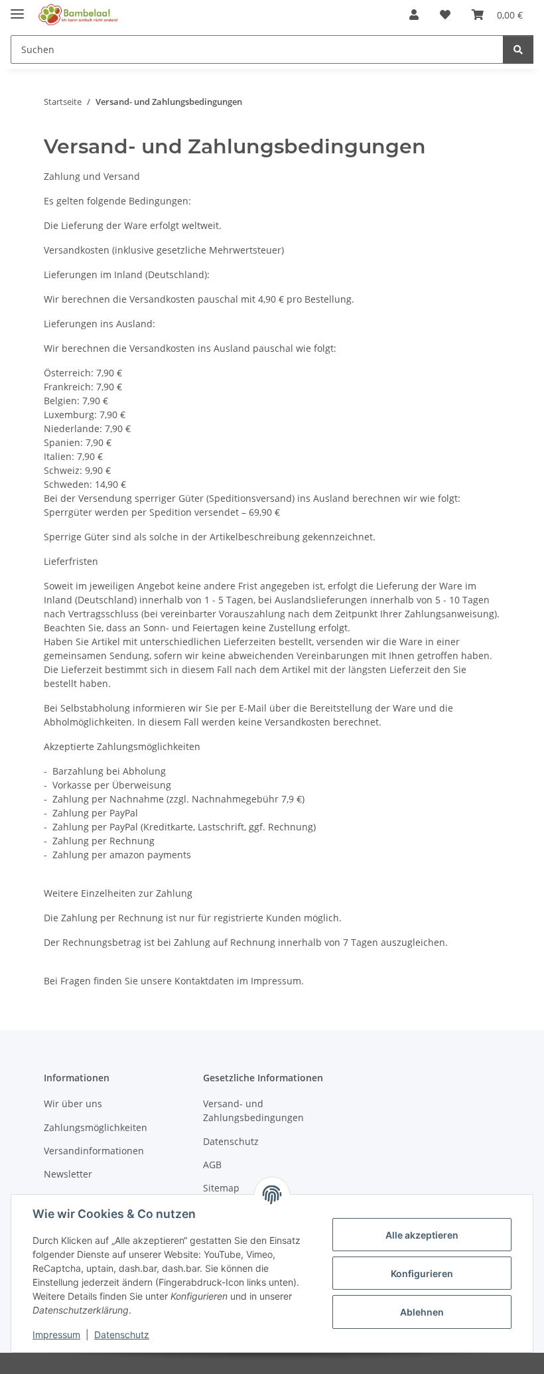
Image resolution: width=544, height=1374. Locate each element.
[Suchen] (518, 49)
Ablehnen (422, 1312)
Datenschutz (121, 1334)
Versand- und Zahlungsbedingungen (253, 1110)
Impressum (56, 1334)
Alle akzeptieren (421, 1235)
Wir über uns (73, 1103)
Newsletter (68, 1174)
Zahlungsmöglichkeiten (95, 1127)
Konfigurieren (422, 1273)
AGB (212, 1164)
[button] (414, 14)
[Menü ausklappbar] (17, 8)
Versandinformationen (94, 1150)
